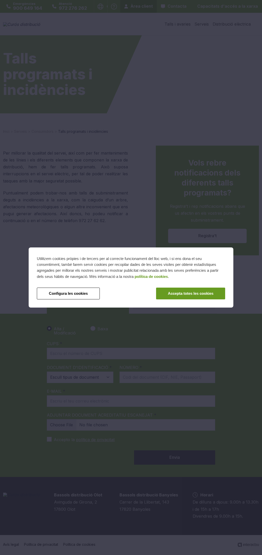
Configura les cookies (68, 293)
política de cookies (151, 276)
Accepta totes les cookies (190, 293)
